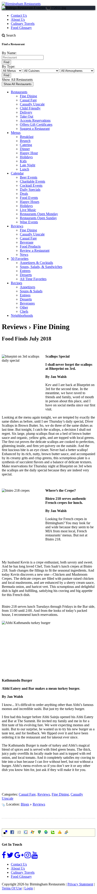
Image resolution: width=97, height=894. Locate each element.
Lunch (24, 169)
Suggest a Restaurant (35, 128)
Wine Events (29, 222)
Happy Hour (29, 153)
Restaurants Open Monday (39, 214)
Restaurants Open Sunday (38, 218)
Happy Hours (29, 202)
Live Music (28, 210)
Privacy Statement (80, 884)
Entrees (25, 271)
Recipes (16, 283)
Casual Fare (28, 100)
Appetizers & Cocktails (36, 263)
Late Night (27, 165)
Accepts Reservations (35, 120)
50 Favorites (19, 259)
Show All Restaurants (17, 79)
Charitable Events (32, 181)
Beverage (26, 242)
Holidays (26, 157)
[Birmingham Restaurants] (21, 4)
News (24, 254)
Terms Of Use (12, 888)
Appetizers (27, 287)
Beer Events (28, 177)
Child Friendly (30, 108)
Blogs (25, 804)
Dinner (25, 149)
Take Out (26, 116)
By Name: (9, 53)
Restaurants (19, 92)
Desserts (26, 275)
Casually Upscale (32, 104)
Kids (23, 161)
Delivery (26, 112)
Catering (26, 145)
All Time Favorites (33, 279)
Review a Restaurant (34, 250)
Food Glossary (21, 28)
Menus (16, 133)
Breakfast (26, 137)
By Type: (8, 66)
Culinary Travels (23, 24)
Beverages (27, 303)
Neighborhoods (22, 315)
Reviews (17, 226)
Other (24, 307)
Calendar (17, 173)
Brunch (25, 141)
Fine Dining (28, 96)
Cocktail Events (31, 185)
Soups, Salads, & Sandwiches (41, 267)
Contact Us (19, 15)
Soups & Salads (31, 291)
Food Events (29, 198)
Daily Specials (30, 189)
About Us (18, 19)
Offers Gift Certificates (36, 124)
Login (28, 888)
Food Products (30, 246)
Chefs (24, 311)
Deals (24, 194)
